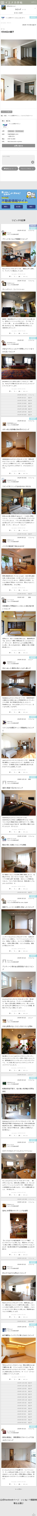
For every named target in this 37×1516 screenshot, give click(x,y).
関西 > (7, 206)
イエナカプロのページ (27, 115)
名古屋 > (18, 206)
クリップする (28, 168)
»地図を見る (11, 136)
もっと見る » (18, 1489)
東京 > (30, 206)
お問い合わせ (18, 146)
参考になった (11, 168)
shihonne (9, 6)
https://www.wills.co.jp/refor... (15, 141)
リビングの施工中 (6, 111)
